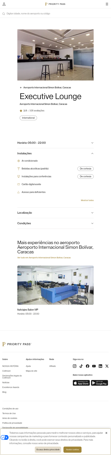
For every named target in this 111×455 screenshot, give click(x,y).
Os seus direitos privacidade (48, 450)
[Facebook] (87, 366)
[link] (81, 383)
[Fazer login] (4, 4)
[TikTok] (81, 366)
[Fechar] (106, 433)
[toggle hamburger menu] (107, 4)
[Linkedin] (100, 366)
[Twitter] (107, 366)
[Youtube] (94, 366)
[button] (51, 76)
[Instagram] (74, 366)
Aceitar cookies (72, 450)
